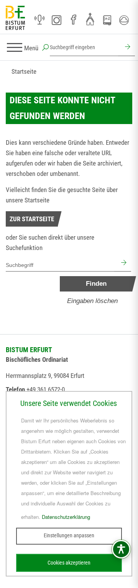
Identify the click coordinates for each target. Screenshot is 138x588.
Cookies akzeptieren (69, 563)
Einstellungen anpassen (69, 535)
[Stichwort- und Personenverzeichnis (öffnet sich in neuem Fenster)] (107, 20)
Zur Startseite (32, 219)
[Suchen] (126, 47)
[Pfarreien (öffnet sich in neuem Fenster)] (90, 18)
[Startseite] (15, 18)
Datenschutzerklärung (66, 516)
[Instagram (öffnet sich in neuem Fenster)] (56, 20)
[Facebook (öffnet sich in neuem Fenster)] (73, 20)
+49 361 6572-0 (45, 389)
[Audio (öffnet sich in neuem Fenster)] (39, 20)
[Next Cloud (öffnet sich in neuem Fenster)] (123, 20)
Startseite (24, 71)
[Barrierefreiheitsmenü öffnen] (121, 549)
